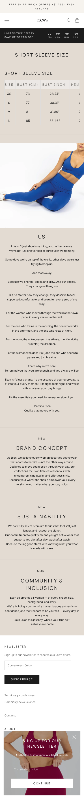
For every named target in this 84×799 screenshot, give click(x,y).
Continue (41, 783)
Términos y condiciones (19, 695)
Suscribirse (22, 679)
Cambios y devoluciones (19, 702)
